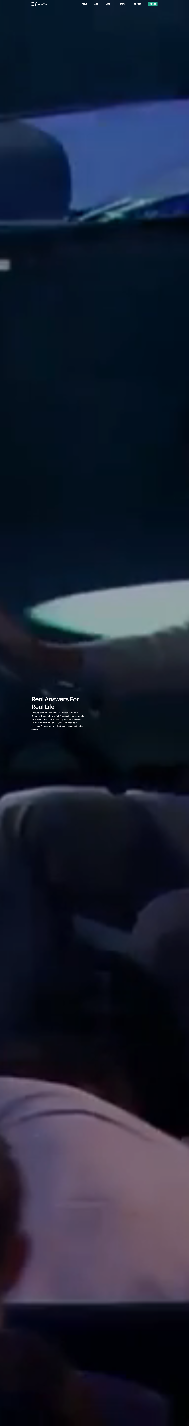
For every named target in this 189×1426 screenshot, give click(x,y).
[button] (109, 4)
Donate (153, 4)
